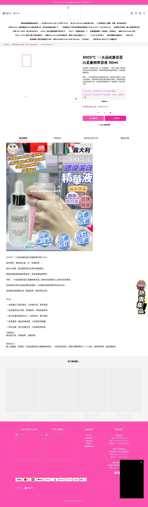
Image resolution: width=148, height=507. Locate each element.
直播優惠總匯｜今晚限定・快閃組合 (103, 31)
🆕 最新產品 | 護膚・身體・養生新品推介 (112, 23)
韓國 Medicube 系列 (127, 31)
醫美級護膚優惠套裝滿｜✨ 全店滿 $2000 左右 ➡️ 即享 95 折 (44, 23)
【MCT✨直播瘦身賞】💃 (77, 31)
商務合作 (89, 443)
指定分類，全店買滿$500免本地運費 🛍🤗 (99, 91)
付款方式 (89, 435)
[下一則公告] (135, 2)
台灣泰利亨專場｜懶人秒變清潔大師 (127, 27)
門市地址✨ (86, 39)
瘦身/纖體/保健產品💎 (115, 35)
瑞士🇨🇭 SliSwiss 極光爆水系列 (82, 23)
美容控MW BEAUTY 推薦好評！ (105, 39)
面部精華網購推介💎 (47, 44)
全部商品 (6, 44)
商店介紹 (129, 35)
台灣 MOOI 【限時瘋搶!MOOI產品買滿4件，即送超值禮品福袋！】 (33, 27)
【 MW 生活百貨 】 (97, 35)
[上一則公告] (13, 2)
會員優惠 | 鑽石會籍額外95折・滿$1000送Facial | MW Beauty (55, 39)
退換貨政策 (89, 441)
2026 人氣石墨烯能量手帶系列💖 (53, 31)
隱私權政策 (89, 438)
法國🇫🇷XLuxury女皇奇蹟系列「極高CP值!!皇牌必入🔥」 (66, 35)
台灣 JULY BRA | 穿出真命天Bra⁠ (25, 31)
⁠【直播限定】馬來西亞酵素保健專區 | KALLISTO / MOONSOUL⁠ (86, 27)
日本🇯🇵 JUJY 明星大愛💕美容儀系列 (28, 35)
